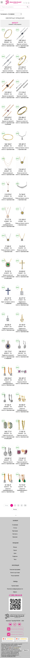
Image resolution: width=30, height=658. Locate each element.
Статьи (15, 528)
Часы (15, 559)
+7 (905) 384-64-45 (15, 595)
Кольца (15, 547)
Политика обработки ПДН (8, 656)
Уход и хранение (15, 575)
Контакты (15, 534)
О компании (15, 525)
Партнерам (15, 531)
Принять (26, 650)
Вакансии (15, 537)
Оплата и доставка (15, 572)
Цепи (15, 553)
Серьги (15, 550)
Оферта (15, 592)
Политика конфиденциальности (15, 589)
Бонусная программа (15, 569)
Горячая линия (15, 585)
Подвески (15, 556)
